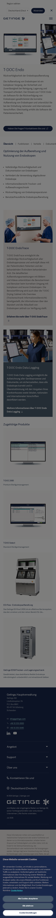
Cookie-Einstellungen (28, 913)
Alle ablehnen (27, 906)
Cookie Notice (17, 890)
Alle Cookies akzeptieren (28, 898)
